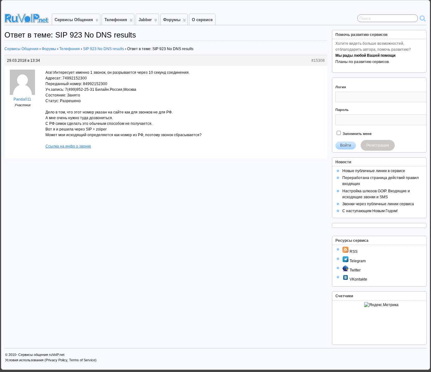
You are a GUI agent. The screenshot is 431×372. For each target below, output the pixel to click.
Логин (340, 87)
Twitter (355, 270)
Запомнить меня (356, 134)
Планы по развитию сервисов (362, 62)
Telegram (357, 261)
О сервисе (202, 19)
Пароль (342, 110)
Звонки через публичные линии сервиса (378, 204)
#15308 (318, 60)
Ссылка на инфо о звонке (68, 146)
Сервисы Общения (74, 19)
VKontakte (358, 279)
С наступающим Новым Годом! (370, 211)
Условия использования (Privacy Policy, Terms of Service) (51, 360)
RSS (353, 251)
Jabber (145, 19)
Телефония (115, 19)
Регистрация (377, 145)
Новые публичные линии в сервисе (373, 171)
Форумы (171, 19)
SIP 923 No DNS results (103, 49)
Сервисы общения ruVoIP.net (41, 355)
